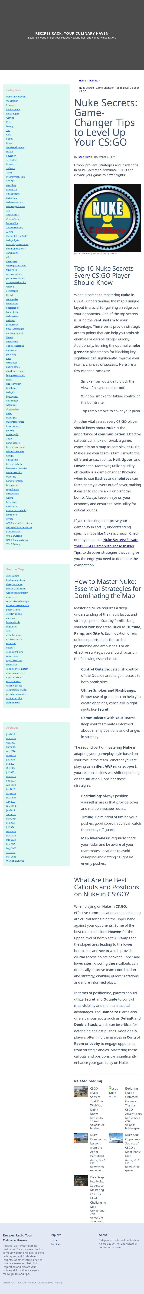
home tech (11, 514)
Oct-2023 (10, 742)
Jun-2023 (10, 734)
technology (11, 198)
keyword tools (13, 622)
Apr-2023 (10, 801)
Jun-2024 (10, 759)
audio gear (11, 350)
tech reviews (12, 316)
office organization (15, 206)
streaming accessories (17, 244)
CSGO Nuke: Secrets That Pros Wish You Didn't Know (96, 1101)
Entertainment (13, 109)
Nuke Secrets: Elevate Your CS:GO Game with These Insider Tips (106, 546)
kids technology (13, 383)
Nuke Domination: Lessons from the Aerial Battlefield (98, 1145)
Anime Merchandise (16, 282)
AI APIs (9, 231)
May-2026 (11, 848)
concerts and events (16, 588)
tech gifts (10, 392)
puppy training (13, 609)
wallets (9, 497)
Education (11, 155)
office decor (12, 400)
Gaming (93, 80)
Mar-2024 (11, 797)
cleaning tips (12, 214)
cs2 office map (13, 635)
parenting (11, 354)
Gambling (11, 185)
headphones (12, 485)
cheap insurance (14, 584)
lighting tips (12, 396)
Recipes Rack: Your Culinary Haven (72, 33)
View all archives (15, 860)
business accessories (16, 468)
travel (9, 413)
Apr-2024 (10, 751)
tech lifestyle (12, 493)
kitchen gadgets (14, 464)
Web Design (12, 100)
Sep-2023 (11, 780)
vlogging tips (12, 409)
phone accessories (15, 278)
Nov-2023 (11, 806)
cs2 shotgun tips (14, 685)
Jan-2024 (10, 810)
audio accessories (15, 345)
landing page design (16, 580)
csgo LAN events (14, 677)
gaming (10, 430)
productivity (12, 324)
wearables (11, 404)
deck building (12, 575)
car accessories (14, 274)
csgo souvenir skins (15, 673)
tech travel (11, 362)
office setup (12, 459)
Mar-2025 (11, 856)
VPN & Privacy (13, 544)
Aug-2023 (11, 793)
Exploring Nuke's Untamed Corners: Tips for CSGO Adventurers (133, 1101)
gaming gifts (12, 252)
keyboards (11, 502)
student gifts (12, 434)
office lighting (12, 193)
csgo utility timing (14, 651)
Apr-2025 (10, 852)
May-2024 (11, 818)
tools (8, 358)
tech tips (10, 320)
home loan (11, 664)
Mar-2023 (11, 831)
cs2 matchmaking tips (17, 689)
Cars (8, 134)
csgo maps (11, 626)
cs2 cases (11, 643)
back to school (13, 366)
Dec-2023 (11, 776)
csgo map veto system (17, 668)
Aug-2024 (11, 784)
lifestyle (10, 295)
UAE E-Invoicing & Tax (17, 540)
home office (12, 223)
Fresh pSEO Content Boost (19, 527)
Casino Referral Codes (17, 236)
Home (82, 80)
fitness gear (12, 341)
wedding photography (17, 592)
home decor (12, 312)
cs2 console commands (17, 605)
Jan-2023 (10, 789)
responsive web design (17, 601)
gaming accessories (16, 265)
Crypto (9, 518)
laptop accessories (15, 375)
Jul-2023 (10, 772)
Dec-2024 (11, 839)
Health (9, 151)
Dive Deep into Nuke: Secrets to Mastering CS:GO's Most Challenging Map (98, 1192)
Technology (11, 160)
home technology (14, 480)
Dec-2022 (11, 738)
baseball (10, 647)
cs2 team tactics (14, 639)
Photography (12, 113)
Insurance (11, 105)
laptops (10, 455)
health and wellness (16, 248)
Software (10, 168)
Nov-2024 (11, 755)
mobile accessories (15, 371)
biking (9, 379)
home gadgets (13, 442)
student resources (15, 421)
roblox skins (12, 656)
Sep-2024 (11, 814)
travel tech (11, 269)
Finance (10, 143)
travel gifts (11, 417)
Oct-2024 (10, 768)
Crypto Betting (13, 531)
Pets (8, 122)
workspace (11, 189)
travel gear (11, 261)
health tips (11, 388)
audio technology (14, 227)
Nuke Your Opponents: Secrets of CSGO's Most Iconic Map (133, 1145)
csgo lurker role (14, 660)
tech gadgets (12, 240)
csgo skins (11, 597)
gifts (8, 257)
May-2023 (11, 746)
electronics (11, 506)
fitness (9, 337)
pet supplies (12, 299)
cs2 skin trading (14, 613)
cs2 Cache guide (14, 698)
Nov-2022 (11, 835)
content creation (14, 472)
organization (12, 489)
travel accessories (15, 328)
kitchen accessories (15, 447)
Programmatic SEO (15, 176)
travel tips (11, 476)
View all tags (13, 702)
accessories (12, 290)
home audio (12, 303)
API (8, 210)
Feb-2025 (10, 844)
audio (9, 438)
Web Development (15, 147)
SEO (8, 130)
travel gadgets (13, 426)
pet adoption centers (16, 694)
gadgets (10, 286)
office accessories (15, 451)
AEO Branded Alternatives (19, 523)
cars (8, 630)
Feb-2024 (10, 763)
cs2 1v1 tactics (13, 681)
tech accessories (14, 202)
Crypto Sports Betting (16, 510)
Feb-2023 (10, 822)
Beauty (9, 126)
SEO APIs (10, 181)
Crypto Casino (13, 219)
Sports (9, 138)
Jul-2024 (10, 827)
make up (10, 618)
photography (12, 307)
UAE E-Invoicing (14, 535)
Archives (56, 1244)
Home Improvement (16, 96)
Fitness (9, 164)
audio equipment (14, 333)
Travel (9, 172)
